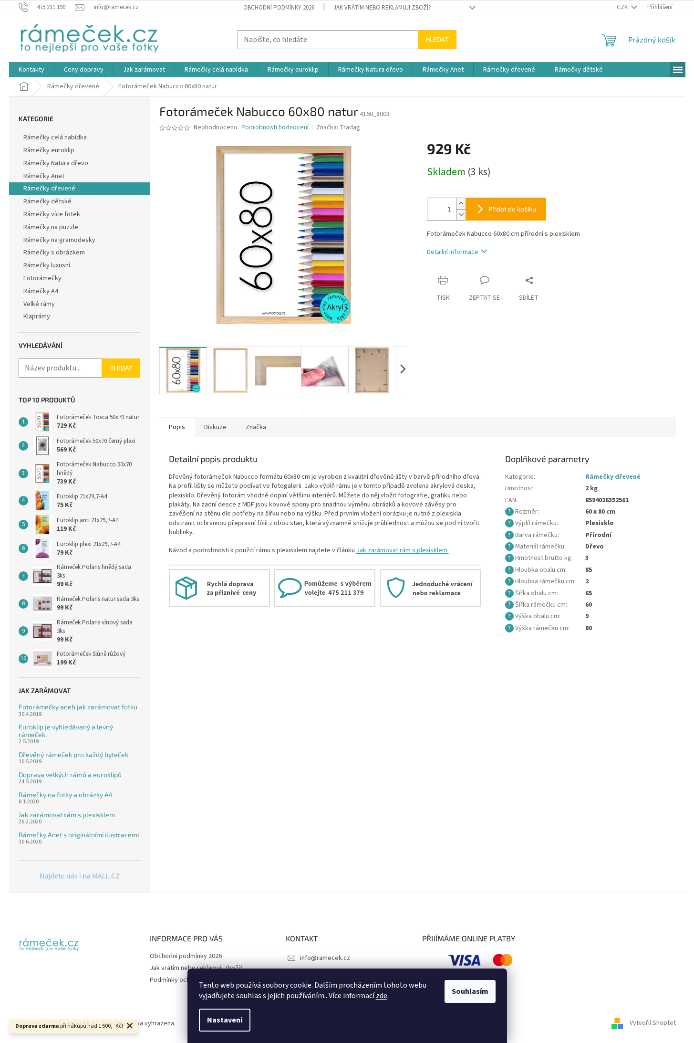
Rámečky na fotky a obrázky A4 (66, 794)
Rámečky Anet (43, 176)
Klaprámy (36, 316)
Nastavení (224, 1020)
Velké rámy (39, 304)
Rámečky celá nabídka (55, 137)
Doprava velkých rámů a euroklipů (70, 774)
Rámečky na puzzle (50, 227)
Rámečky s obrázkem (54, 252)
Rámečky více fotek (51, 214)
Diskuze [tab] (215, 427)
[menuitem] (31, 69)
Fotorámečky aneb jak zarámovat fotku (78, 706)
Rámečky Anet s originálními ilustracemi (79, 834)
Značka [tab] (256, 427)
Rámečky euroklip (48, 150)
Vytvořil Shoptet (653, 1023)
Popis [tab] (177, 427)
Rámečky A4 (40, 291)
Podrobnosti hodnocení (275, 127)
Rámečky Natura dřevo (55, 163)
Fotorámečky (42, 278)
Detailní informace (452, 252)
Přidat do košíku (512, 209)
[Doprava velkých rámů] (219, 587)
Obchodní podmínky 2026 (278, 7)
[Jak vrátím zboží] (430, 587)
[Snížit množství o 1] (461, 214)
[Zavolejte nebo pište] (324, 587)
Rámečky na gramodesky (59, 240)
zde (381, 995)
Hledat (437, 39)
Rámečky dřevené (49, 188)
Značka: (338, 127)
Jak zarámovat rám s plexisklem (67, 814)
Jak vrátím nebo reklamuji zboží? (382, 7)
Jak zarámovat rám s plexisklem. (402, 550)
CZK (623, 7)
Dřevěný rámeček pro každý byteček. (74, 754)
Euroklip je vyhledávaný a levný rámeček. (66, 730)
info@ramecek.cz (325, 958)
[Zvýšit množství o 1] (461, 203)
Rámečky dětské (47, 201)
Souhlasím (470, 991)
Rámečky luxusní (46, 265)
